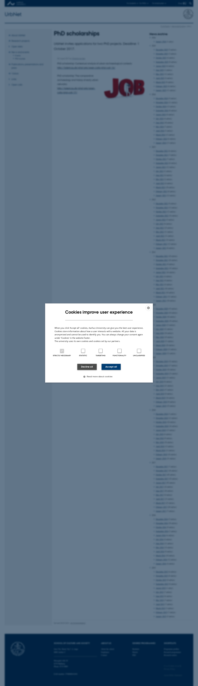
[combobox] (148, 307)
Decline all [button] (87, 366)
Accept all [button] (111, 366)
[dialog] (99, 343)
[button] (99, 376)
